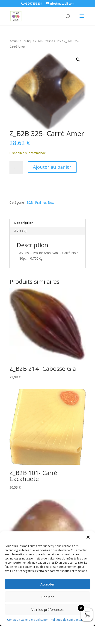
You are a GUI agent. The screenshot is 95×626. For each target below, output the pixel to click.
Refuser (47, 596)
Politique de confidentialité (68, 620)
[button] (88, 537)
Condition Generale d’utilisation (27, 620)
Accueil (14, 41)
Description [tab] (23, 222)
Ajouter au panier (52, 167)
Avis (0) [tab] (20, 231)
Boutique (28, 41)
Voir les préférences (47, 609)
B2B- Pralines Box (49, 41)
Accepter (47, 584)
